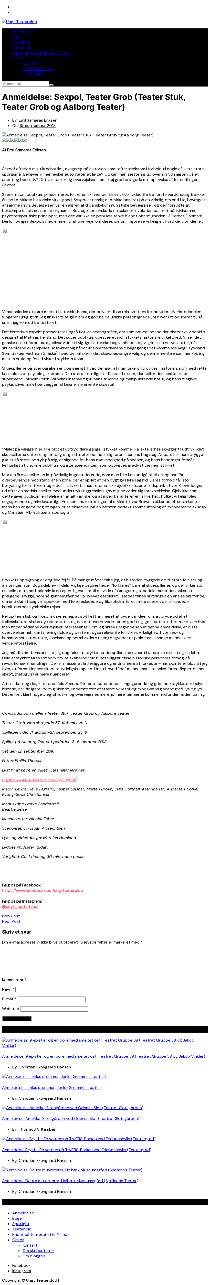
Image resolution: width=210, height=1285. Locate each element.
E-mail (9, 999)
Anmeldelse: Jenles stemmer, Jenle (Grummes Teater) (52, 1087)
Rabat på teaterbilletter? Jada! (41, 52)
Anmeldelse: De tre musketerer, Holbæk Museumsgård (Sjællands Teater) (70, 1180)
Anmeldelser (23, 31)
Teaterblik (21, 47)
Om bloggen (34, 74)
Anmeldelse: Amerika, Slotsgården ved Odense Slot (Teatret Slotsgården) (70, 1118)
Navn (8, 989)
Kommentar (14, 979)
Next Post (11, 921)
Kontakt (30, 63)
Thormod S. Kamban (37, 1129)
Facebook (21, 1265)
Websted (10, 1008)
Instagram (21, 1270)
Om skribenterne (38, 68)
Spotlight (20, 42)
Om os (18, 58)
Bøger (17, 36)
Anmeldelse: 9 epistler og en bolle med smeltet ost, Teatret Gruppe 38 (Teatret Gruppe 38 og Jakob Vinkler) (103, 1056)
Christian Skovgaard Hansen (45, 1067)
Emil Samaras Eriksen (38, 120)
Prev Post (11, 916)
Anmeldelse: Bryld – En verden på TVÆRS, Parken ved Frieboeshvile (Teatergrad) (76, 1149)
